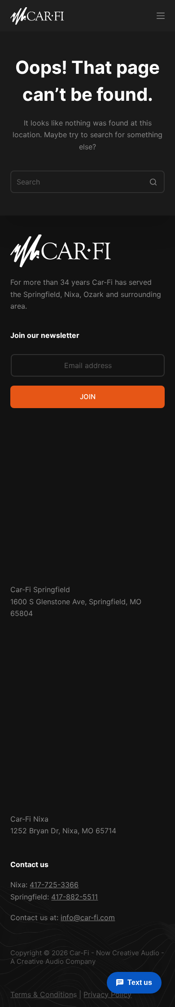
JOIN (88, 396)
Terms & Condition (41, 994)
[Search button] (153, 182)
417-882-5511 (74, 896)
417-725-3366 (54, 884)
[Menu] (161, 16)
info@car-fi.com (88, 917)
